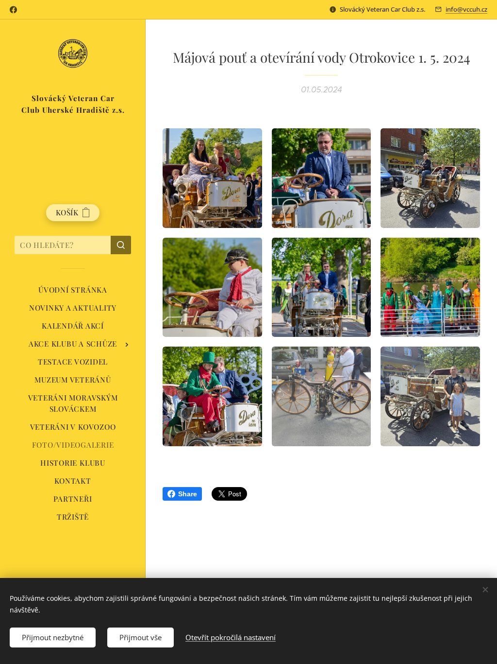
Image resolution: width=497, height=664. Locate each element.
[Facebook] (13, 9)
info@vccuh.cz (466, 9)
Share (187, 494)
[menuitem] (73, 290)
